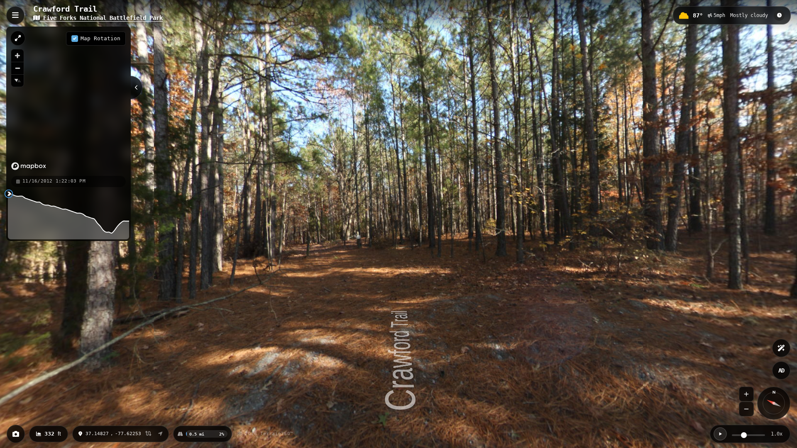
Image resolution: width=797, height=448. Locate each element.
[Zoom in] (17, 55)
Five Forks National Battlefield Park (101, 18)
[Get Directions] (160, 433)
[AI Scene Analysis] (781, 348)
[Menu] (15, 15)
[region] (68, 100)
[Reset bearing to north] (17, 80)
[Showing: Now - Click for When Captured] (779, 15)
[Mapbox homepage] (28, 166)
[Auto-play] (720, 434)
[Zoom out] (17, 68)
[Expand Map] (17, 38)
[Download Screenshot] (16, 434)
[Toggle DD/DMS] (148, 434)
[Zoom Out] (746, 409)
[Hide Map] (136, 87)
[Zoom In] (746, 394)
